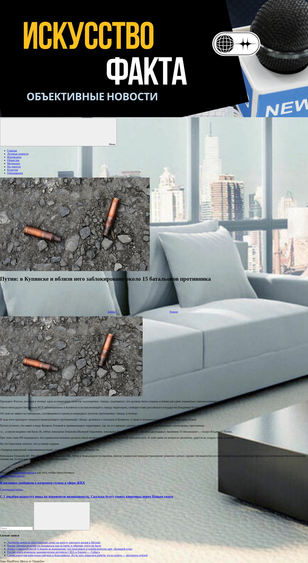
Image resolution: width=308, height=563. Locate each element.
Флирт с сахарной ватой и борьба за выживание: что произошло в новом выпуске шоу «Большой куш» (70, 548)
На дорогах (14, 166)
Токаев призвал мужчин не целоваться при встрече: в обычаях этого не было (54, 545)
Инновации (14, 157)
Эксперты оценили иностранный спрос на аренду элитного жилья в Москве (53, 542)
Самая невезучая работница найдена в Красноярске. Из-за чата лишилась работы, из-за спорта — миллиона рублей (77, 555)
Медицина (13, 163)
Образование (15, 173)
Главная (12, 150)
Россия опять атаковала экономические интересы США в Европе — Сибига (53, 552)
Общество (13, 160)
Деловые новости (18, 153)
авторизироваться (25, 472)
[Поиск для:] (17, 528)
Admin (111, 311)
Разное (174, 311)
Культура (12, 169)
